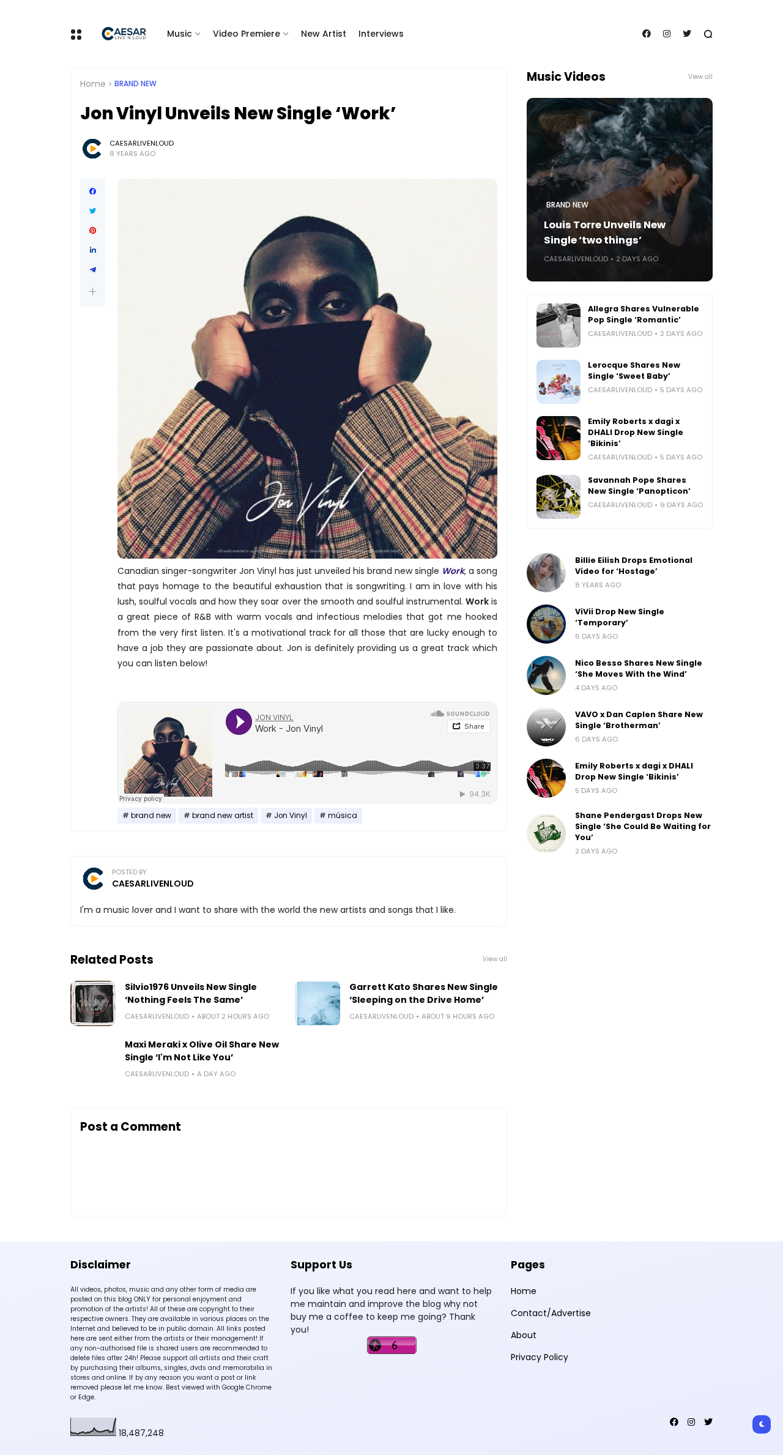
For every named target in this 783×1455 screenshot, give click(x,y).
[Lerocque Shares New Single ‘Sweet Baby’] (558, 382)
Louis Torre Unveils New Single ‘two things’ (605, 232)
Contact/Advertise (551, 1313)
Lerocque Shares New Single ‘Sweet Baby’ (634, 370)
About (523, 1335)
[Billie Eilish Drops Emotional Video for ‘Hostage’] (546, 572)
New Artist (323, 34)
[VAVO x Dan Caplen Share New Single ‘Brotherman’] (546, 726)
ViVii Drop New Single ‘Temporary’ (619, 617)
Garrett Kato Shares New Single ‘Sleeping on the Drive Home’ (423, 993)
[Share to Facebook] (92, 191)
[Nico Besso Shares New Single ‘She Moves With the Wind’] (546, 675)
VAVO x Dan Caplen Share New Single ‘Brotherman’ (639, 720)
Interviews (381, 34)
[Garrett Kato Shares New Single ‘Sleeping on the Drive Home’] (317, 1003)
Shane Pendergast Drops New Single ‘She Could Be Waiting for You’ (643, 826)
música (342, 816)
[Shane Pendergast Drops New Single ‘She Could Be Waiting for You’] (546, 833)
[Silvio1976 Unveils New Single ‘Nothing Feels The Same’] (93, 1003)
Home (93, 84)
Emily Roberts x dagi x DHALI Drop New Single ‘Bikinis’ (635, 432)
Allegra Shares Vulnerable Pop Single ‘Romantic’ (643, 314)
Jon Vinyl (290, 816)
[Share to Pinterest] (92, 230)
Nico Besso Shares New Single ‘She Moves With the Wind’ (638, 668)
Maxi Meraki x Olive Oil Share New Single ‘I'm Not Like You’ (202, 1050)
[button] (92, 291)
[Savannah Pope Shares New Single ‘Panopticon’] (558, 497)
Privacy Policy (539, 1357)
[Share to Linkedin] (92, 250)
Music (179, 34)
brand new (135, 84)
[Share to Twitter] (92, 211)
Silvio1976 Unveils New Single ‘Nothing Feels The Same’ (191, 993)
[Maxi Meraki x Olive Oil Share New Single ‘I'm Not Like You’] (93, 1061)
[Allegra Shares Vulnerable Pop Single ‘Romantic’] (558, 325)
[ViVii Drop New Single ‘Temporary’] (546, 624)
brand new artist (222, 816)
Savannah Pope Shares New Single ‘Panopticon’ (639, 485)
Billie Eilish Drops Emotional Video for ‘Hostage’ (633, 565)
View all (495, 959)
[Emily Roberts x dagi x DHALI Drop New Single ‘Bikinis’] (558, 438)
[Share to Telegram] (92, 270)
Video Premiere (246, 34)
